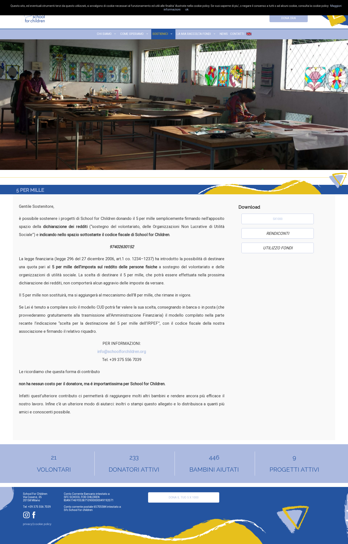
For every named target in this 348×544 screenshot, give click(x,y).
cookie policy (42, 524)
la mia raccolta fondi (194, 34)
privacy (27, 524)
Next (337, 105)
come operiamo (132, 34)
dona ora (288, 18)
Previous (11, 105)
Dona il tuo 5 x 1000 (184, 497)
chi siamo (104, 34)
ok (186, 9)
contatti (237, 34)
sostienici (160, 34)
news (224, 34)
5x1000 (278, 219)
